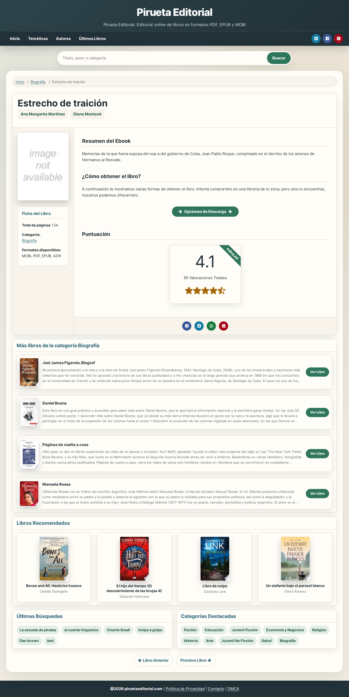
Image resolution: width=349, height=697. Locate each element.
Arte (209, 640)
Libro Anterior (156, 660)
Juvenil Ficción (245, 630)
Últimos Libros (92, 38)
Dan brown (29, 640)
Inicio (15, 38)
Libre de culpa (215, 586)
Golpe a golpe (150, 630)
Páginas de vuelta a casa (65, 444)
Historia (191, 640)
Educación (214, 630)
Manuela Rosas (56, 484)
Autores (63, 38)
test (50, 640)
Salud (267, 640)
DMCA (233, 688)
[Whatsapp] (211, 326)
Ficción (190, 630)
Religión (319, 630)
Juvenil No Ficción (237, 640)
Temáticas (38, 38)
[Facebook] (327, 38)
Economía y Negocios (285, 630)
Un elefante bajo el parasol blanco (295, 585)
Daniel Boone (54, 403)
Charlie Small (118, 630)
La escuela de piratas (38, 630)
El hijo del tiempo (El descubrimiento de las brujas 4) (134, 588)
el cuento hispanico (81, 630)
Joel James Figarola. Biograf (68, 362)
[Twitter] (316, 38)
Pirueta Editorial (174, 12)
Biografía (38, 82)
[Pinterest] (338, 38)
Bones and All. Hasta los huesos (54, 585)
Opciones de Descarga (205, 211)
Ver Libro (317, 372)
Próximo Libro (193, 660)
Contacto (216, 688)
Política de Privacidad (185, 688)
